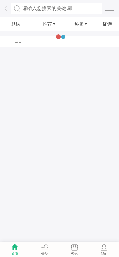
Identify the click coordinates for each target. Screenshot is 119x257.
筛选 (107, 23)
